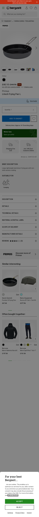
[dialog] (19, 494)
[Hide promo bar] (37, 2)
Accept (19, 501)
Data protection (13, 495)
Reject (19, 507)
